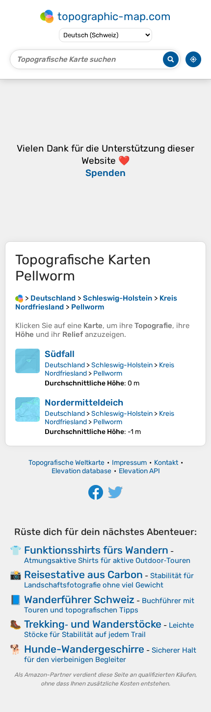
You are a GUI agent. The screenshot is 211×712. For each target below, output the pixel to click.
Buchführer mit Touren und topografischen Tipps (109, 605)
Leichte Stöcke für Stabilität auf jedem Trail (109, 630)
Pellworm (107, 373)
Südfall (60, 354)
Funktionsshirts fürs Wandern (96, 550)
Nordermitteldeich (84, 402)
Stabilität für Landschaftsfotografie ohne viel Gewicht (109, 580)
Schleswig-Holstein (122, 365)
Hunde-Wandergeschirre (84, 649)
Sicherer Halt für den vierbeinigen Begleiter (110, 655)
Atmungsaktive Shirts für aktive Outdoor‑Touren (107, 560)
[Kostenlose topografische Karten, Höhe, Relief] (19, 298)
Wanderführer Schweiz (79, 599)
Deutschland (65, 365)
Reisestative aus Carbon (83, 574)
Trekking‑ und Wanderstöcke (92, 624)
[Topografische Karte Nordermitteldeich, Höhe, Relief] (27, 416)
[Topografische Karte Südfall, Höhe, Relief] (27, 368)
